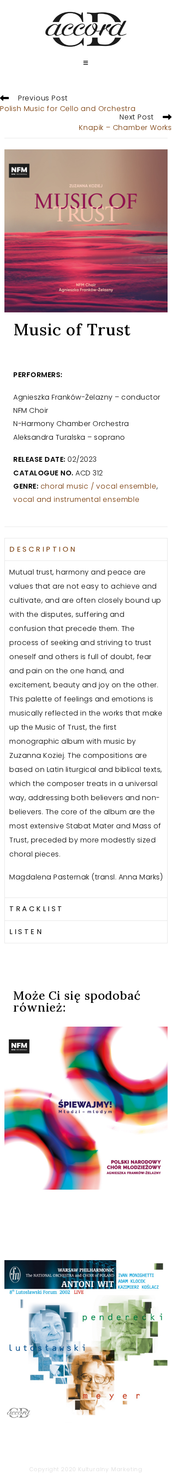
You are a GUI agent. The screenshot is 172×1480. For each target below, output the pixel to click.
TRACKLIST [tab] (36, 909)
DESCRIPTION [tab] (43, 549)
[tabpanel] (86, 729)
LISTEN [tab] (26, 932)
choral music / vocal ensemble (99, 486)
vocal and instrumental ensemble (76, 499)
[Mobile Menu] (86, 63)
